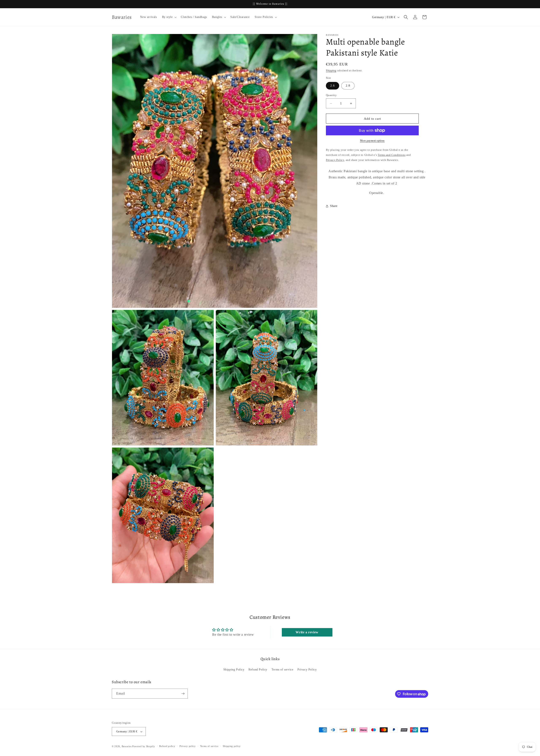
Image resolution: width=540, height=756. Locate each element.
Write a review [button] (307, 632)
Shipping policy (232, 746)
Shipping (331, 70)
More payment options (372, 140)
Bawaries (127, 746)
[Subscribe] (183, 694)
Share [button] (334, 206)
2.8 (348, 85)
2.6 (332, 85)
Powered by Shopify (143, 746)
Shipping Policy (233, 669)
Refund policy (167, 746)
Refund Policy (257, 669)
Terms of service (282, 669)
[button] (168, 17)
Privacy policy (188, 746)
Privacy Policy (307, 669)
